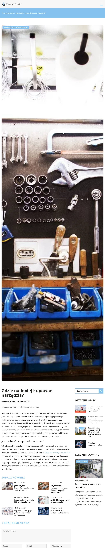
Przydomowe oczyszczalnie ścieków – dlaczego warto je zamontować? (60, 489)
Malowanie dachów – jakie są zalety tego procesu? (95, 409)
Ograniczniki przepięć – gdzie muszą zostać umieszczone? (23, 513)
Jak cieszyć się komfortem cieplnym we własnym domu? (24, 488)
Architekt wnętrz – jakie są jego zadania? (60, 501)
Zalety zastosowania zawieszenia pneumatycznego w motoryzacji (95, 420)
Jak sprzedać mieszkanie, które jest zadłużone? (24, 501)
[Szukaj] (101, 391)
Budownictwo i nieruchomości (16, 27)
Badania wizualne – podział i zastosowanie (59, 512)
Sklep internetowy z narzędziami (57, 452)
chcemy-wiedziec (8, 401)
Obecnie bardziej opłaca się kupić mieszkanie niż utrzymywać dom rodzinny (94, 432)
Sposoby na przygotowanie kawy (95, 444)
